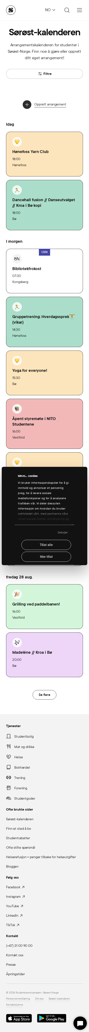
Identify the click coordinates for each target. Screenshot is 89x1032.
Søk (66, 10)
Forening (20, 788)
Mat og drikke (24, 747)
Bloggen (12, 866)
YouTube (12, 906)
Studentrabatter (18, 838)
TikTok (10, 925)
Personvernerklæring (18, 998)
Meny (79, 10)
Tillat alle (46, 545)
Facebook (13, 887)
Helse (18, 757)
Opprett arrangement (50, 104)
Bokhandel (22, 767)
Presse (11, 964)
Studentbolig (24, 736)
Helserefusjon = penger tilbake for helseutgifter (41, 857)
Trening (19, 778)
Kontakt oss (14, 955)
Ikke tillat (46, 557)
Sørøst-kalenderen (19, 819)
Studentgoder (24, 798)
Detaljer (63, 532)
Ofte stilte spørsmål (20, 847)
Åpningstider (15, 974)
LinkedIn (12, 915)
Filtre (47, 74)
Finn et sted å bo (18, 829)
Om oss (39, 998)
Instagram (13, 897)
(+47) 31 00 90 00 (19, 946)
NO (48, 10)
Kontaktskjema (14, 1004)
